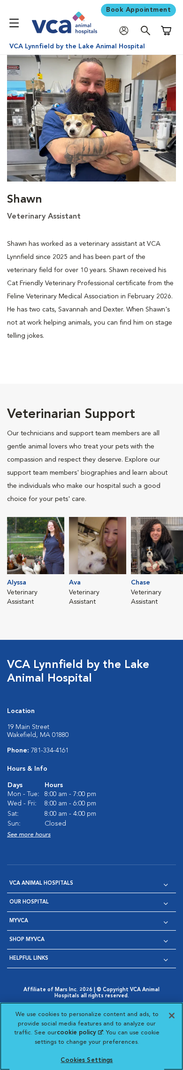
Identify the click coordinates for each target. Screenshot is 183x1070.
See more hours (29, 835)
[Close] (171, 1015)
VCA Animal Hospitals (41, 883)
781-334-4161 (50, 750)
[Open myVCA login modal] (126, 30)
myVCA (18, 921)
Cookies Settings (87, 1060)
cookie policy (80, 1033)
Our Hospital (29, 902)
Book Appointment (138, 10)
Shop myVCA (27, 939)
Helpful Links (28, 958)
